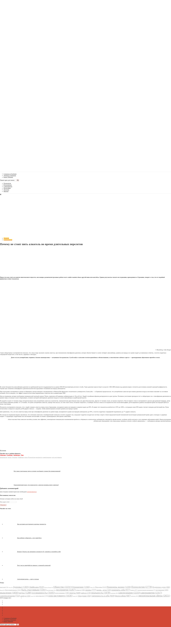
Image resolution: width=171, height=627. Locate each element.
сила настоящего (57, 457)
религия (114, 593)
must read (4, 587)
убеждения (84, 596)
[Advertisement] (85, 262)
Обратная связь (16, 598)
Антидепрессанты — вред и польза (28, 579)
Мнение (6, 191)
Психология (7, 183)
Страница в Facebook (10, 601)
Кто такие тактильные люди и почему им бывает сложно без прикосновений (37, 471)
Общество (62, 587)
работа (86, 593)
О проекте (25, 598)
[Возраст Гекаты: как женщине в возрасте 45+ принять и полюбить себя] (10, 551)
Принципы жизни (119, 587)
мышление (9, 592)
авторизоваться (31, 492)
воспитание (51, 590)
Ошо (92, 587)
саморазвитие (151, 592)
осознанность (43, 592)
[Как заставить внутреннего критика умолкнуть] (10, 524)
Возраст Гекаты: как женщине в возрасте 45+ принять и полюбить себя (39, 551)
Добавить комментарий (8, 248)
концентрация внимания (146, 590)
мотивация (162, 590)
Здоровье (14, 457)
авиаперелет (3, 457)
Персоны (100, 587)
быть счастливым (33, 589)
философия (123, 596)
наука (26, 457)
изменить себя (121, 590)
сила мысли (42, 596)
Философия (7, 188)
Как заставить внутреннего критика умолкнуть (31, 524)
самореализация (10, 596)
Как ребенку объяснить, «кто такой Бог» (29, 538)
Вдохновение (8, 185)
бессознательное (13, 590)
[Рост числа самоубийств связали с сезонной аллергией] (10, 565)
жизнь (10, 457)
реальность (39, 457)
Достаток (6, 190)
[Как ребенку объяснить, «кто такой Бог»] (10, 538)
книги (134, 590)
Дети (10, 587)
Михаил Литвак (48, 587)
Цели (2, 590)
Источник (3, 450)
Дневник (6, 238)
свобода (25, 596)
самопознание (47, 457)
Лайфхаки (21, 457)
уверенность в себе (103, 596)
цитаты (134, 596)
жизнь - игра (104, 590)
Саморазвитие (8, 186)
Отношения (81, 587)
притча (75, 593)
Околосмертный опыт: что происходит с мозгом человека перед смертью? (36, 485)
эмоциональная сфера (154, 595)
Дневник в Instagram (10, 602)
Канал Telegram (8, 604)
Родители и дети (161, 587)
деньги (80, 590)
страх (75, 596)
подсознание (62, 593)
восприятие (66, 589)
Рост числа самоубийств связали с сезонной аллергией (33, 565)
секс (33, 596)
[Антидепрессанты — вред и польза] (10, 579)
